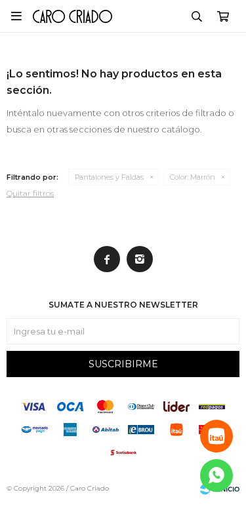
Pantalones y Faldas (109, 177)
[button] (197, 16)
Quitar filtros (30, 193)
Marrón (192, 177)
